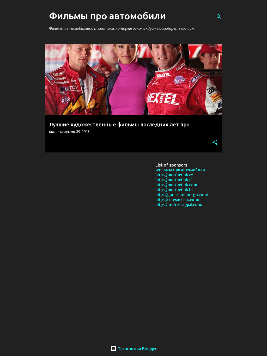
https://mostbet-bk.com (176, 184)
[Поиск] (219, 16)
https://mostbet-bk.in (174, 189)
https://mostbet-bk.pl (173, 179)
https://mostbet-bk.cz (174, 175)
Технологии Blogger (137, 348)
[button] (215, 142)
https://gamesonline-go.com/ (181, 194)
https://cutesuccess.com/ (177, 199)
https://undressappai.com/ (178, 204)
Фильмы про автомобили (180, 170)
